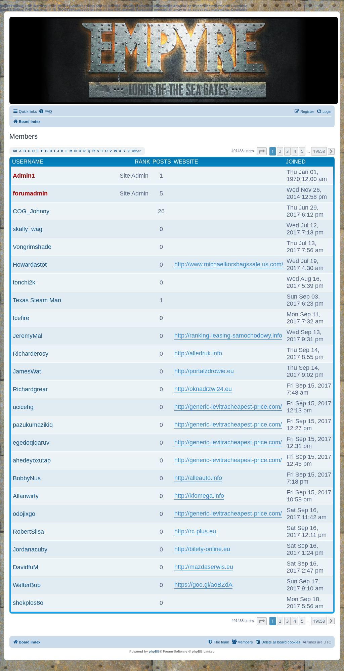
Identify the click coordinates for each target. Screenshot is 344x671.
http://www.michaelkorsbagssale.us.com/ (228, 264)
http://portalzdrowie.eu (204, 371)
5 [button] (302, 151)
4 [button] (295, 151)
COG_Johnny (31, 211)
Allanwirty (26, 496)
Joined (296, 162)
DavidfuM (25, 567)
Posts (162, 162)
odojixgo (24, 513)
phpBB (154, 651)
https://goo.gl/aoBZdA (203, 584)
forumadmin (30, 193)
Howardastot (30, 264)
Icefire (21, 318)
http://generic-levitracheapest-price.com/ (228, 406)
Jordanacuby (30, 549)
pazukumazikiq (33, 424)
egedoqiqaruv (31, 442)
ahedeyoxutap (32, 460)
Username (27, 162)
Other (136, 151)
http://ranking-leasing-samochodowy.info (228, 335)
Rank (142, 162)
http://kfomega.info (199, 495)
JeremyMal (27, 335)
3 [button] (287, 151)
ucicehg (23, 407)
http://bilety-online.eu (202, 549)
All (15, 151)
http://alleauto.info (198, 478)
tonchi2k (24, 282)
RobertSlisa (28, 531)
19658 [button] (319, 151)
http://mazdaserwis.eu (203, 567)
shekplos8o (28, 602)
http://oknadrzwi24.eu (203, 389)
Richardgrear (30, 389)
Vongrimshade (32, 246)
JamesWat (27, 371)
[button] (262, 151)
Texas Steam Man (37, 300)
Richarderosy (30, 353)
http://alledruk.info (198, 353)
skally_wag (27, 229)
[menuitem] (45, 111)
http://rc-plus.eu (195, 531)
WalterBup (27, 585)
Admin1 (24, 175)
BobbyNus (27, 478)
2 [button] (280, 151)
